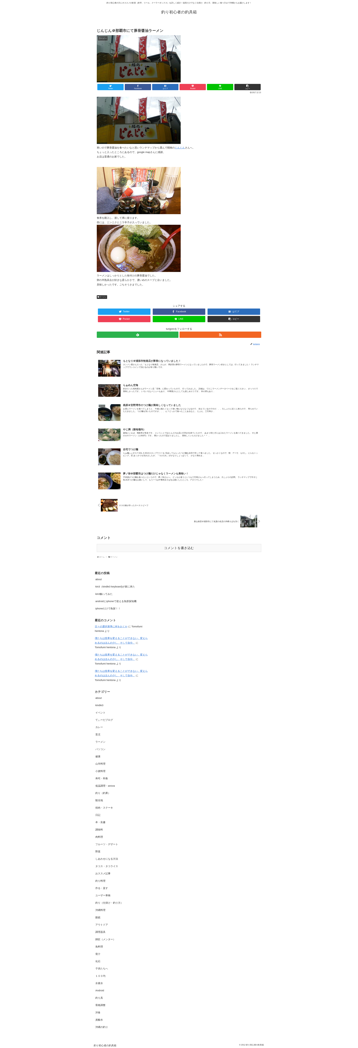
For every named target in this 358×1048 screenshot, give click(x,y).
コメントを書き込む (179, 548)
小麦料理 (100, 771)
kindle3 (99, 705)
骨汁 (97, 954)
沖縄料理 (100, 910)
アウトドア (101, 924)
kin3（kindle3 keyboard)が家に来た (115, 586)
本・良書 (100, 822)
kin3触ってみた (104, 594)
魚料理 (99, 946)
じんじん (180, 147)
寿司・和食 (101, 778)
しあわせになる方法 (106, 858)
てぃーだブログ (104, 720)
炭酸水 (99, 1019)
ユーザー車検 (102, 895)
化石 (97, 961)
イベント (100, 712)
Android (99, 990)
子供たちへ (101, 968)
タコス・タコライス (106, 866)
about (98, 579)
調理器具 (100, 932)
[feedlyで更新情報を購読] (137, 335)
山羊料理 (100, 763)
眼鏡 (97, 917)
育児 (97, 734)
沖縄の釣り (101, 1027)
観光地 (99, 800)
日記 (97, 815)
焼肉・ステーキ (104, 807)
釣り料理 (100, 880)
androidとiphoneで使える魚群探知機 (115, 601)
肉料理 (99, 837)
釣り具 (99, 997)
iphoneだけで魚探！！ (108, 608)
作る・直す (101, 888)
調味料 (99, 829)
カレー (99, 727)
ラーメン (103, 297)
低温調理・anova (105, 785)
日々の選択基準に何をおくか (111, 626)
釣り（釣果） (102, 793)
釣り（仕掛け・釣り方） (109, 902)
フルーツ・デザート (106, 844)
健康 (97, 756)
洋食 (97, 1012)
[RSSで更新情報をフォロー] (220, 335)
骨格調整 (100, 1005)
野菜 (97, 851)
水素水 (99, 983)
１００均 (100, 976)
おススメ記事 (102, 873)
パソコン (100, 749)
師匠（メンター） (105, 939)
